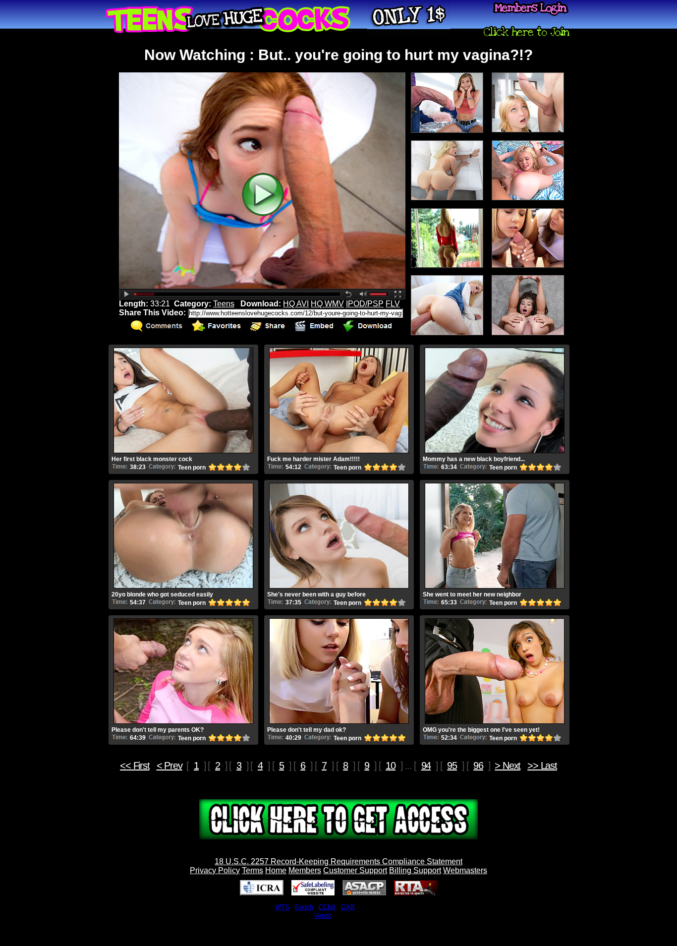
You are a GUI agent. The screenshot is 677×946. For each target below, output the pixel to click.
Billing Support (415, 870)
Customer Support (355, 870)
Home (275, 870)
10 (390, 765)
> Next (507, 765)
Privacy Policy (215, 870)
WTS (282, 907)
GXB (348, 907)
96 (478, 765)
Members (304, 870)
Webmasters (465, 870)
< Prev (169, 765)
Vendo (323, 915)
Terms (252, 870)
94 (426, 765)
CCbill (327, 907)
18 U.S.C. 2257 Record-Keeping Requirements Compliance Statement (338, 861)
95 (452, 765)
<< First (134, 765)
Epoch (304, 907)
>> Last (542, 765)
